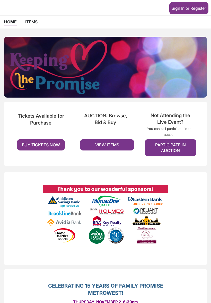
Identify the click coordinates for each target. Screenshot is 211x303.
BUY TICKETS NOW (41, 144)
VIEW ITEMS (107, 144)
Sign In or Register (189, 8)
